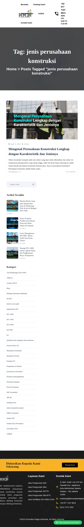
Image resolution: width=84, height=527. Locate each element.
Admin (26, 144)
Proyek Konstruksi (13, 387)
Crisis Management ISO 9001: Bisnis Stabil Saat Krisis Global (27, 237)
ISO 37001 (10, 319)
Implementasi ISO (12, 309)
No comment (70, 172)
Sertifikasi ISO (11, 403)
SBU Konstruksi (12, 392)
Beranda (24, 4)
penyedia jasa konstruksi (14, 371)
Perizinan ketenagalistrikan (15, 377)
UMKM (9, 434)
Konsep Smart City (13, 345)
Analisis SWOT (12, 283)
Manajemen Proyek (13, 356)
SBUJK (9, 397)
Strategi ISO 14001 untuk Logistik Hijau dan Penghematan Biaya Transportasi (27, 251)
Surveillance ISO (12, 429)
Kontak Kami (26, 23)
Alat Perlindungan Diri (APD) (16, 273)
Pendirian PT (11, 361)
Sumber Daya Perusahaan (15, 423)
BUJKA (9, 299)
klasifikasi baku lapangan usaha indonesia (20, 340)
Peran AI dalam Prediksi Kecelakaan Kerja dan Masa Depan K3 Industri (27, 222)
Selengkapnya (14, 172)
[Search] (33, 184)
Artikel (41, 14)
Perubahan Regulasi (13, 382)
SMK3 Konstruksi (13, 413)
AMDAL (10, 278)
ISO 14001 (10, 314)
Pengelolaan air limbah (14, 366)
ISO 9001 (10, 330)
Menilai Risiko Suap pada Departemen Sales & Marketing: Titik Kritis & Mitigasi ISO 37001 (28, 206)
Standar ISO (11, 418)
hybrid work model (13, 304)
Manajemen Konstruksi (14, 351)
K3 (8, 335)
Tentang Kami (39, 4)
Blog (8, 288)
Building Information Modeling (17, 293)
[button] (68, 522)
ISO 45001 (10, 325)
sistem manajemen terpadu (15, 408)
